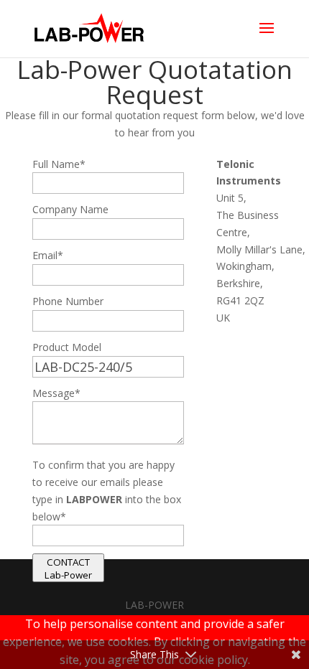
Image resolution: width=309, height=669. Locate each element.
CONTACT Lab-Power (68, 568)
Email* (47, 255)
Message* (56, 393)
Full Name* (59, 164)
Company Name (70, 209)
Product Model (66, 347)
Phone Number (67, 301)
